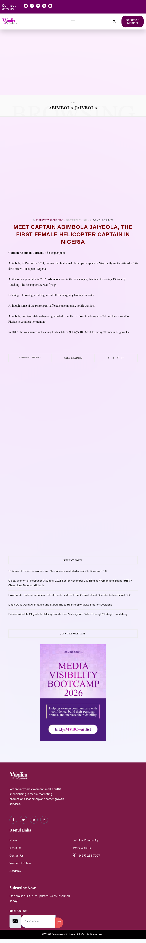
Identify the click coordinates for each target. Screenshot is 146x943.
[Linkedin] (38, 6)
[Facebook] (26, 6)
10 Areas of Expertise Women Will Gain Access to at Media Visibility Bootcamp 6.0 (57, 571)
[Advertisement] (73, 66)
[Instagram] (32, 6)
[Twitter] (113, 358)
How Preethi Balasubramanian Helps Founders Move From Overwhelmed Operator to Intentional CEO (69, 595)
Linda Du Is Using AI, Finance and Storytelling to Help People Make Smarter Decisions (60, 604)
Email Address (19, 910)
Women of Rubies (103, 220)
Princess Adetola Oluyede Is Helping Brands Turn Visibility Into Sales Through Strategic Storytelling (67, 614)
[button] (73, 21)
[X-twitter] (44, 6)
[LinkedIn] (34, 820)
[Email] (123, 358)
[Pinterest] (118, 358)
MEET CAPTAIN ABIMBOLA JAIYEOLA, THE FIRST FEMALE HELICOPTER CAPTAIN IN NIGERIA (72, 234)
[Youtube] (50, 6)
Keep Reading (73, 357)
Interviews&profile (49, 220)
